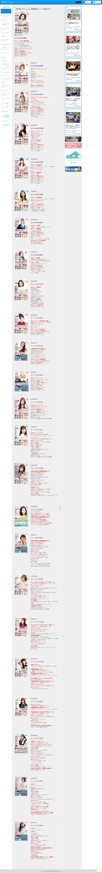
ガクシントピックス (6, 99)
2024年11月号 (34, 125)
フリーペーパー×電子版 (6, 11)
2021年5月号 (34, 822)
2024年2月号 (34, 251)
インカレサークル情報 (6, 94)
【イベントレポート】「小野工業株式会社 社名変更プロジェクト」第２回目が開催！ (73, 74)
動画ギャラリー (6, 36)
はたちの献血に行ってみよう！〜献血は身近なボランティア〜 (73, 23)
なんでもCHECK (6, 72)
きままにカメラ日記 (6, 86)
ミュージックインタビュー (6, 29)
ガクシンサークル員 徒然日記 (6, 24)
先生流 (4, 57)
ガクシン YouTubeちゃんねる (6, 16)
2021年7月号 (34, 778)
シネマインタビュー (6, 53)
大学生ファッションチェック (6, 48)
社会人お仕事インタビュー (6, 40)
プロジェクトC (6, 90)
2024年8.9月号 (34, 159)
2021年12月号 (34, 658)
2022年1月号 (34, 618)
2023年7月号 (34, 342)
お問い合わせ (5, 121)
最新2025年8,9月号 (18, 35)
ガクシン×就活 (6, 32)
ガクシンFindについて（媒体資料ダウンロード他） (6, 116)
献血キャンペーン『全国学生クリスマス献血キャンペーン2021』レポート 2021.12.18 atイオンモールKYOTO (73, 127)
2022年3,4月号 (34, 576)
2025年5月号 (34, 62)
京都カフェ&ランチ (6, 44)
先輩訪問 (4, 60)
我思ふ (4, 82)
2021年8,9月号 (34, 735)
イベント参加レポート (6, 107)
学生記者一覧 (5, 111)
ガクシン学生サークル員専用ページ (6, 125)
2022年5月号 (34, 534)
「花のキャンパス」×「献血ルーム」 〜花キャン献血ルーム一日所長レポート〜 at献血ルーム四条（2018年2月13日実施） (73, 48)
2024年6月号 (34, 191)
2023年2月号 (34, 426)
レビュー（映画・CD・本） (6, 68)
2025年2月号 (34, 91)
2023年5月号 (34, 372)
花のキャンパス (6, 19)
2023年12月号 (34, 281)
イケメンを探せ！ (6, 78)
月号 (36, 465)
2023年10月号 (34, 315)
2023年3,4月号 (34, 399)
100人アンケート (6, 75)
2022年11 (33, 465)
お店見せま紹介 (6, 64)
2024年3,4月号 (34, 219)
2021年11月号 (34, 698)
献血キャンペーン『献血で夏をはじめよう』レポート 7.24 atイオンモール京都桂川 (73, 99)
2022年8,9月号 (34, 506)
